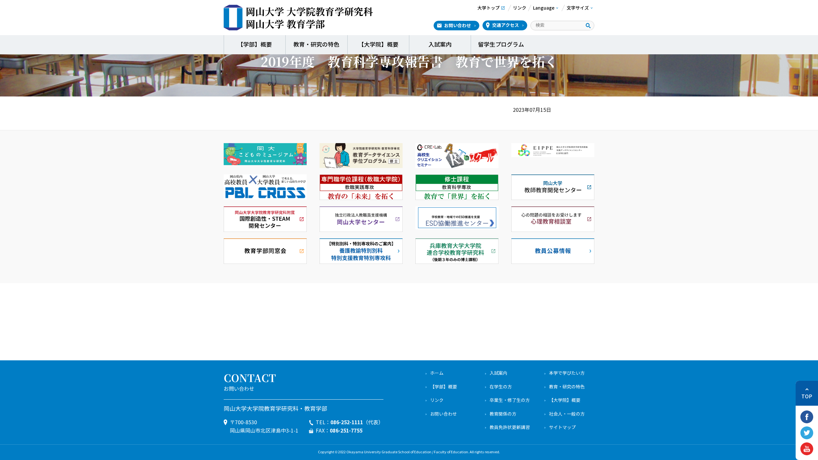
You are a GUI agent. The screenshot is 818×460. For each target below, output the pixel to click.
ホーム (437, 373)
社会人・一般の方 (567, 414)
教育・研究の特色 (316, 44)
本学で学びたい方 (567, 373)
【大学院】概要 (378, 44)
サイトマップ (562, 427)
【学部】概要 (254, 44)
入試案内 (439, 44)
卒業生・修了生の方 (510, 400)
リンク (437, 400)
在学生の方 (501, 387)
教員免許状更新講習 (510, 427)
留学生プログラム (501, 44)
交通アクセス (505, 25)
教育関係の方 (503, 414)
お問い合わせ (457, 25)
